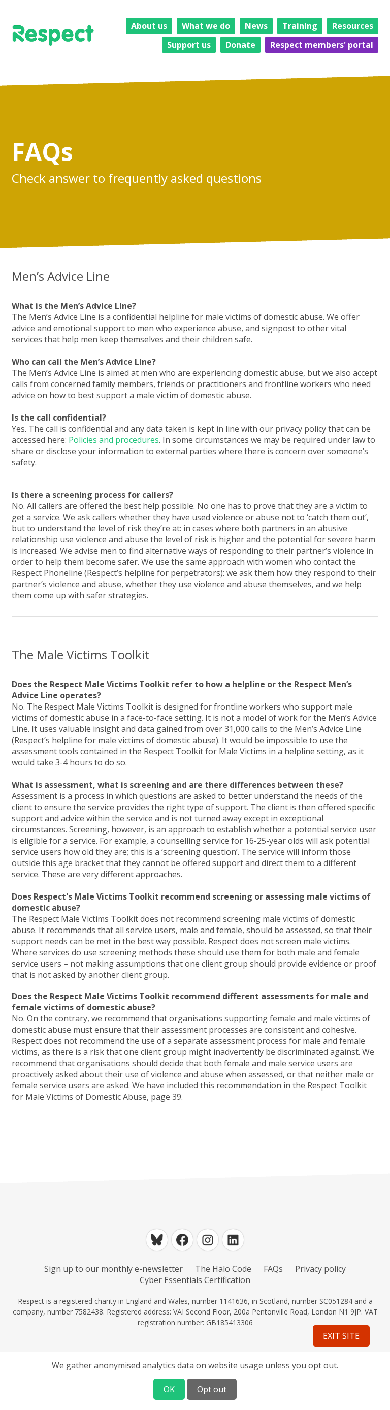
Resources (352, 25)
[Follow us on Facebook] (182, 1240)
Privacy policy (320, 1268)
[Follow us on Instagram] (207, 1240)
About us (149, 25)
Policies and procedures (114, 439)
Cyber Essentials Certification (195, 1280)
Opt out (211, 1389)
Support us (189, 44)
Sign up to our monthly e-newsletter (113, 1268)
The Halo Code (223, 1268)
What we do (206, 25)
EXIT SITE (341, 1335)
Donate (240, 44)
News (256, 25)
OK (169, 1389)
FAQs (273, 1268)
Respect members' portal (321, 44)
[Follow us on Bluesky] (157, 1240)
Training (299, 25)
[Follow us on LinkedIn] (233, 1240)
